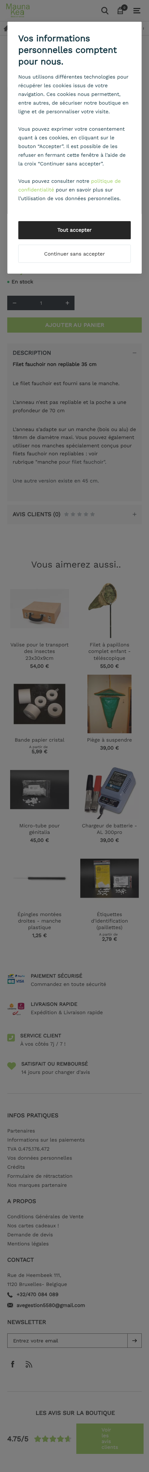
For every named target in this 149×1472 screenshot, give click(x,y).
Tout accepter (75, 230)
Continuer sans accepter (74, 254)
